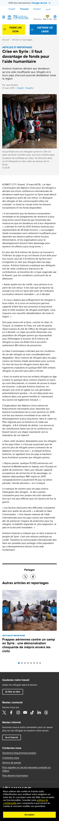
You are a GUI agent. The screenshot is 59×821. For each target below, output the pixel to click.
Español (37, 8)
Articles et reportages (22, 39)
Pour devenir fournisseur (15, 775)
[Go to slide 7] (37, 663)
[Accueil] (17, 17)
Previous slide (5, 610)
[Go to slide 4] (28, 663)
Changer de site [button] (39, 2)
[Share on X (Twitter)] (25, 576)
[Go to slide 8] (40, 663)
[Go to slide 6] (34, 663)
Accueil (5, 39)
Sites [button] (55, 19)
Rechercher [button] (38, 19)
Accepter (29, 814)
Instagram (18, 712)
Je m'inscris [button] (11, 737)
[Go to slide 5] (31, 663)
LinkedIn (39, 712)
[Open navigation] (3, 17)
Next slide (53, 610)
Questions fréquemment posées (19, 753)
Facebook (11, 712)
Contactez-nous (10, 757)
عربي (48, 8)
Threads (46, 712)
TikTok (32, 712)
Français (24, 8)
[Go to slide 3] (25, 663)
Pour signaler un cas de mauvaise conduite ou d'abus (26, 769)
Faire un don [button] (47, 19)
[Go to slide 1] (19, 663)
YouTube (25, 712)
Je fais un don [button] (12, 691)
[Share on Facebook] (33, 576)
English (12, 8)
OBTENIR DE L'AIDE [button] (45, 29)
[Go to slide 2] (22, 663)
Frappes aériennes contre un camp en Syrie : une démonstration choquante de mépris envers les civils (28, 645)
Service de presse (11, 762)
